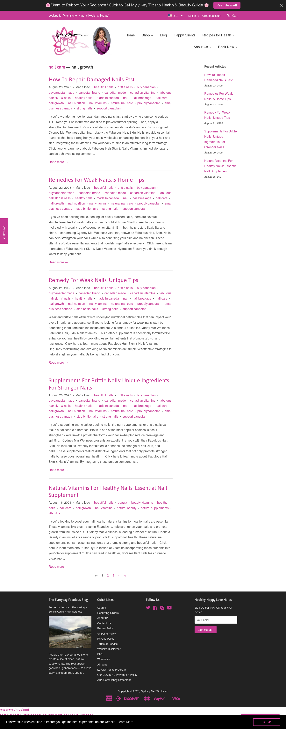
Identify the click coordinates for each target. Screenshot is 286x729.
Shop (146, 34)
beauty (122, 502)
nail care (57, 67)
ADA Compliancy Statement (114, 680)
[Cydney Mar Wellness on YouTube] (169, 608)
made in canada (108, 97)
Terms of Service (107, 644)
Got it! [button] (267, 722)
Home (130, 34)
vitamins (54, 513)
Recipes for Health (217, 34)
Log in (192, 16)
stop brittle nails (87, 208)
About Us (201, 46)
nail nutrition (76, 103)
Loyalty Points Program (111, 669)
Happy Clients (185, 34)
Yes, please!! (227, 5)
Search (101, 607)
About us (102, 618)
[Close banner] (281, 5)
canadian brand (89, 92)
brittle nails (125, 87)
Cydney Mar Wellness (154, 691)
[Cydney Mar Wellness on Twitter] (148, 608)
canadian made (115, 92)
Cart (234, 15)
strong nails (84, 108)
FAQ (100, 654)
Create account (211, 16)
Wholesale (103, 659)
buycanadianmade (61, 92)
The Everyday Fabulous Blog (68, 599)
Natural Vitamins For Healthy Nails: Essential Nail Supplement (220, 165)
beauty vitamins (142, 502)
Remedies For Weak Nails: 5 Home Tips (96, 180)
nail (125, 97)
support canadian (109, 108)
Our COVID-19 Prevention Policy (117, 675)
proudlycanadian (149, 103)
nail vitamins (98, 103)
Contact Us (104, 623)
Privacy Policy (105, 638)
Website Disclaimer (109, 649)
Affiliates (102, 664)
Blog (163, 34)
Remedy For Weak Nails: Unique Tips (93, 280)
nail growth (56, 103)
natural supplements (155, 508)
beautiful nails (103, 87)
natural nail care (122, 103)
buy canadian (146, 87)
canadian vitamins (142, 92)
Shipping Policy (106, 633)
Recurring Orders (108, 613)
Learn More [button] (125, 722)
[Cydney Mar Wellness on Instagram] (162, 608)
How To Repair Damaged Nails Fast (91, 79)
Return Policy (105, 628)
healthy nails (83, 97)
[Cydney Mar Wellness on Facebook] (155, 608)
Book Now (226, 46)
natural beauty (126, 508)
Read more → (58, 162)
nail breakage (141, 97)
